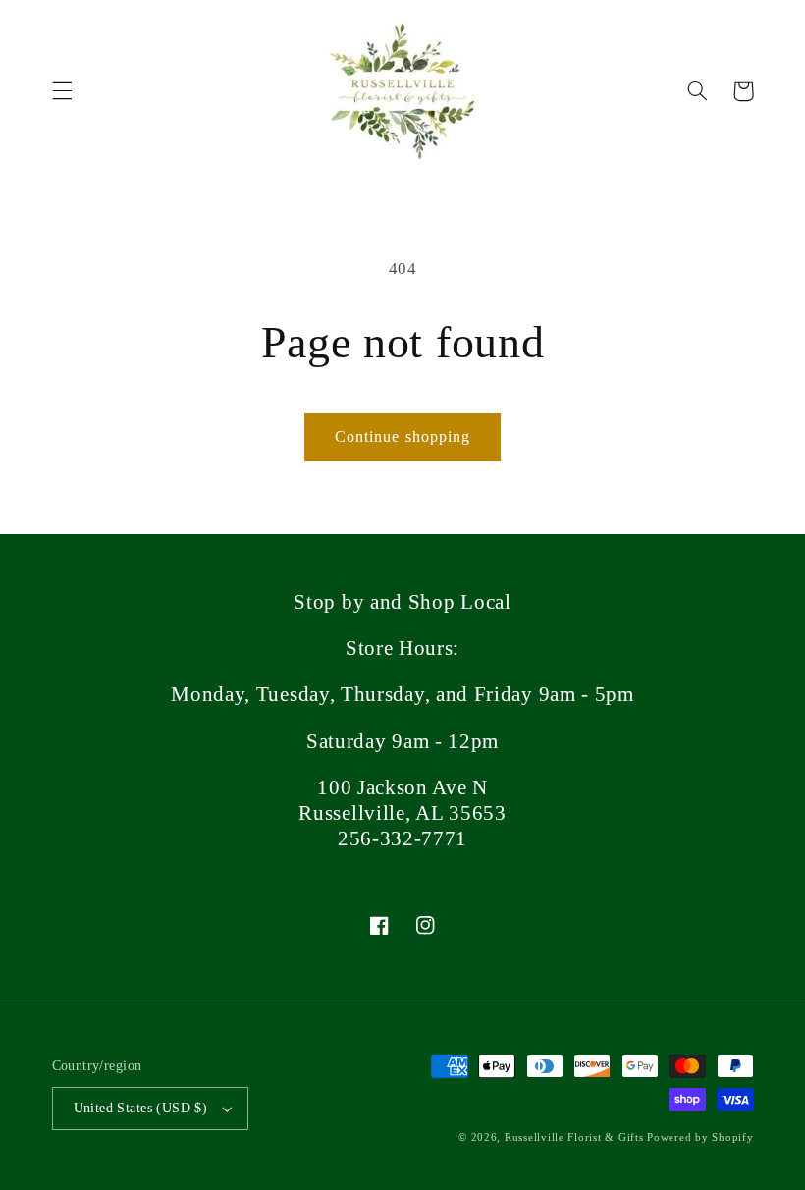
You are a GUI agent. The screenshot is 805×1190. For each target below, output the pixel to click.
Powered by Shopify (700, 1137)
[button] (61, 91)
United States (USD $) (141, 1108)
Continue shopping (402, 436)
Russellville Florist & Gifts (574, 1137)
